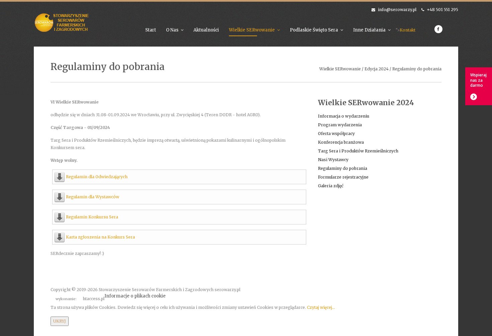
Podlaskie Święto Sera (314, 30)
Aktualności (206, 30)
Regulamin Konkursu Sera (92, 216)
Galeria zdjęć (330, 185)
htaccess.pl (93, 298)
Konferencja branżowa (341, 142)
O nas (172, 30)
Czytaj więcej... (321, 307)
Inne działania (369, 30)
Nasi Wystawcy (333, 159)
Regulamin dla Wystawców (92, 196)
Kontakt (407, 29)
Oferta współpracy (336, 133)
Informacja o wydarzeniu (343, 116)
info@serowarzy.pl (397, 9)
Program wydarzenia (340, 124)
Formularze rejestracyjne (343, 177)
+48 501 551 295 (442, 9)
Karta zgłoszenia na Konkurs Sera (100, 237)
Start (150, 30)
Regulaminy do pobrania (342, 168)
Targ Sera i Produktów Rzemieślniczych (358, 150)
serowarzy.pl (227, 289)
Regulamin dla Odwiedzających (97, 176)
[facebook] (438, 29)
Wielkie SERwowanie (252, 30)
